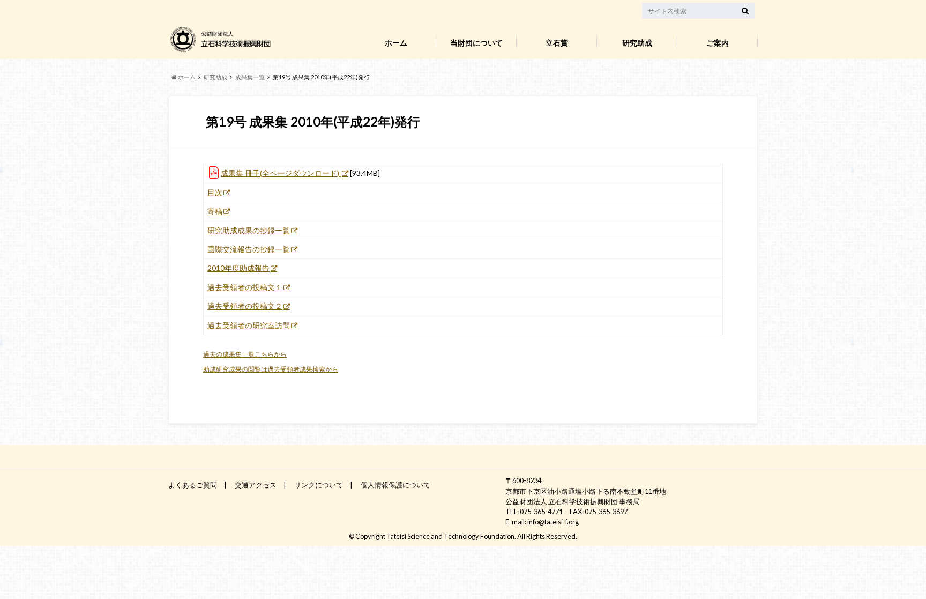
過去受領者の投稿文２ (244, 306)
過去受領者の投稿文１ (244, 287)
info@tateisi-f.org (553, 521)
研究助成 (637, 42)
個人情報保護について (395, 484)
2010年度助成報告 (238, 268)
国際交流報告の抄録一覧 (248, 249)
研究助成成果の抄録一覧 (248, 230)
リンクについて (318, 484)
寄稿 (214, 211)
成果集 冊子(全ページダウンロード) (281, 173)
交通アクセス (256, 484)
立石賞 (557, 42)
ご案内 (717, 42)
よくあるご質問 (192, 484)
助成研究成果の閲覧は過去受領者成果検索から (270, 369)
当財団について (476, 42)
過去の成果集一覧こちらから (245, 354)
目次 (214, 192)
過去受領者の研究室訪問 (248, 325)
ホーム (396, 42)
